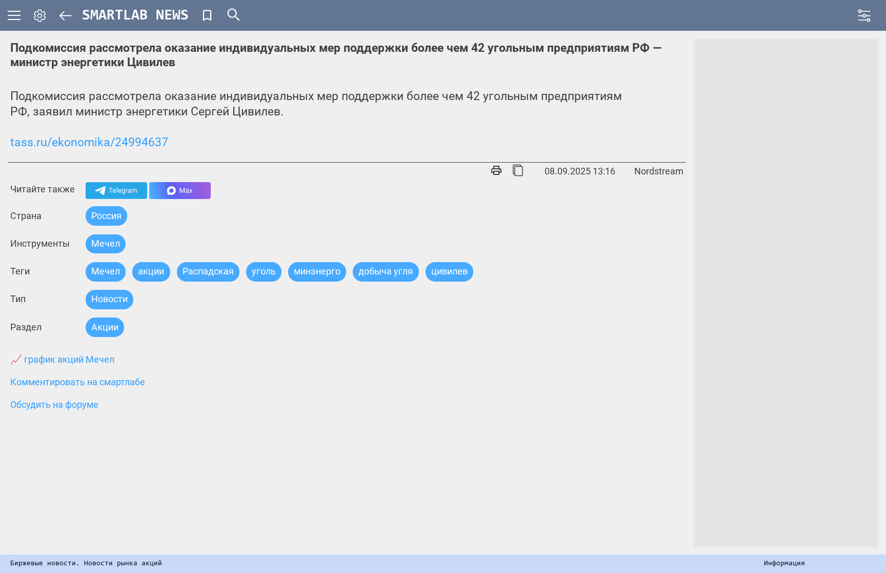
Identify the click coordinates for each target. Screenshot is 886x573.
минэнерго (317, 271)
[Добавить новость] (207, 15)
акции (151, 271)
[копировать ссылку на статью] (518, 171)
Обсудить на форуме (54, 404)
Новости (109, 298)
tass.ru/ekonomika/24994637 (89, 142)
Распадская (208, 271)
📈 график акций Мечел (62, 359)
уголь (264, 271)
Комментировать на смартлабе (77, 382)
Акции (104, 327)
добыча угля (385, 271)
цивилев (449, 271)
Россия (106, 215)
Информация (784, 563)
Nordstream (658, 171)
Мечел (105, 243)
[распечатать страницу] (496, 171)
